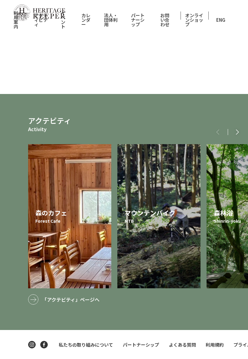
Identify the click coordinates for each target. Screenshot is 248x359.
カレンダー (85, 20)
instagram (32, 344)
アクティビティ (41, 20)
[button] (237, 132)
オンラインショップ (194, 20)
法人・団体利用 (111, 20)
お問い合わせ (164, 20)
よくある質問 (182, 344)
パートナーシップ (138, 20)
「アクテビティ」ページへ (71, 299)
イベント (63, 20)
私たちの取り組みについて (86, 344)
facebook (44, 344)
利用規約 (215, 344)
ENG (220, 20)
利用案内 (16, 20)
